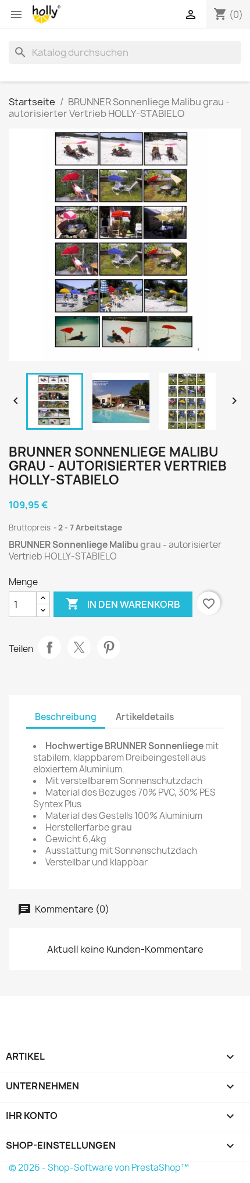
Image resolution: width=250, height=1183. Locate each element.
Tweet (79, 647)
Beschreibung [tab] (66, 717)
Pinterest (108, 647)
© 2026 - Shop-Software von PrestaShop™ (99, 1167)
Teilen (49, 647)
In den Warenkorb (123, 604)
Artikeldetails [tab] (145, 717)
